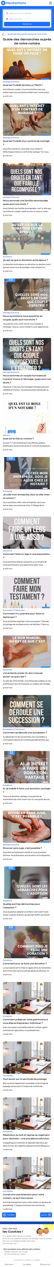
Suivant (44, 1215)
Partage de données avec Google (16, 1252)
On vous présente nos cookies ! (15, 1254)
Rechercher (27, 24)
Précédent (11, 1215)
